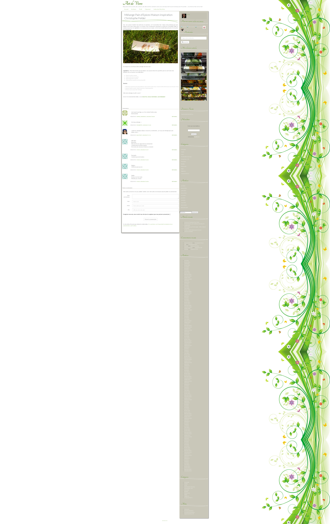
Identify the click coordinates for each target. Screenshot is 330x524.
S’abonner (148, 9)
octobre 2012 (187, 435)
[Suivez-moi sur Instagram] (182, 30)
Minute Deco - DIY (185, 159)
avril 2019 (186, 324)
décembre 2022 (184, 207)
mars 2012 (186, 446)
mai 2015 (186, 387)
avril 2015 (186, 389)
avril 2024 (183, 195)
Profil (140, 9)
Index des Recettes (159, 9)
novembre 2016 (188, 359)
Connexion (186, 509)
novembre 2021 (188, 293)
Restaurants (183, 166)
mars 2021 (186, 300)
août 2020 (186, 311)
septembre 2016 (188, 362)
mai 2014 (186, 406)
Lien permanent (161, 96)
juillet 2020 (186, 313)
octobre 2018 (187, 328)
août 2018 (186, 331)
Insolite (182, 152)
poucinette (139, 125)
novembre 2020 (188, 307)
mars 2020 (186, 319)
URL (129, 209)
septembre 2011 (188, 455)
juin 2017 (186, 348)
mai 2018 (186, 334)
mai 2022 (186, 285)
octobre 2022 (187, 277)
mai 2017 (186, 350)
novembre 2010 (188, 470)
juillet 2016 (186, 365)
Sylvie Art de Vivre (188, 243)
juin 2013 (186, 423)
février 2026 (184, 188)
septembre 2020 (188, 310)
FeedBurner (197, 137)
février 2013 (187, 429)
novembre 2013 (188, 415)
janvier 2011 (187, 467)
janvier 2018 (187, 339)
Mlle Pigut (139, 135)
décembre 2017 (187, 341)
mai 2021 (186, 297)
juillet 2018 (186, 333)
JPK (185, 244)
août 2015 (186, 382)
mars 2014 (186, 409)
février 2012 (187, 447)
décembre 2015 (187, 376)
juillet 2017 (186, 347)
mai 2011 (186, 461)
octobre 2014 (187, 398)
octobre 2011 (187, 453)
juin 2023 (183, 197)
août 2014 (186, 401)
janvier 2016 (187, 375)
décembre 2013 (187, 413)
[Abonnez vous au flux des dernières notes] (183, 26)
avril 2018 (186, 336)
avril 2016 (186, 370)
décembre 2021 (187, 291)
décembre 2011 (187, 450)
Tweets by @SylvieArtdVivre (187, 114)
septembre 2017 (188, 345)
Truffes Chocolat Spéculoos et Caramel (192, 230)
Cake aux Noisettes (188, 231)
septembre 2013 (188, 418)
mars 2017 (186, 353)
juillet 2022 (186, 282)
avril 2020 (186, 317)
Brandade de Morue (199, 243)
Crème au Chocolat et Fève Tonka (191, 222)
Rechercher (185, 42)
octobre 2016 (187, 361)
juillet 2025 (183, 190)
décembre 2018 (187, 325)
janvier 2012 (187, 449)
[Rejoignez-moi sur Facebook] (191, 26)
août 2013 (186, 419)
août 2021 (186, 296)
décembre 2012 (187, 432)
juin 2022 (186, 283)
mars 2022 (186, 288)
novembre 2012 (188, 433)
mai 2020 (186, 316)
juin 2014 (186, 404)
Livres (182, 154)
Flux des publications (188, 510)
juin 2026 (183, 185)
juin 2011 (186, 460)
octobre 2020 (187, 308)
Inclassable (183, 149)
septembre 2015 (188, 381)
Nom (128, 201)
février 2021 (187, 302)
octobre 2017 (187, 344)
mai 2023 (183, 200)
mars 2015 (186, 390)
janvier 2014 (187, 412)
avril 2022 (186, 286)
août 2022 (186, 280)
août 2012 (186, 438)
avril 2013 (186, 426)
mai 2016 (186, 368)
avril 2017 (186, 351)
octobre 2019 (187, 322)
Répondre (174, 116)
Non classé (183, 161)
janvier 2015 (187, 393)
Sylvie (138, 149)
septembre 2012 (188, 436)
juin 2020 (186, 314)
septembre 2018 (188, 330)
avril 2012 (186, 444)
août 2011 (186, 457)
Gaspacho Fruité (198, 247)
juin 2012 (186, 441)
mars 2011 (186, 464)
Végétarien (154, 96)
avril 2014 (186, 407)
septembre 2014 (188, 399)
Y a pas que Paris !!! (185, 173)
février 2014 (187, 410)
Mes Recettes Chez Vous (186, 156)
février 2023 (184, 205)
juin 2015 (186, 385)
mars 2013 (186, 427)
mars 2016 (186, 371)
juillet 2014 (186, 402)
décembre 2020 (187, 305)
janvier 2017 (187, 356)
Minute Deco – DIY (188, 488)
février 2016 (187, 373)
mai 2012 (186, 443)
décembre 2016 (187, 358)
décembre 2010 (187, 469)
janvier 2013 (187, 430)
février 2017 (187, 354)
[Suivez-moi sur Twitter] (198, 26)
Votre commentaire (127, 196)
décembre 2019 (187, 320)
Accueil (126, 9)
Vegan (149, 96)
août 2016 (186, 364)
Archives (133, 9)
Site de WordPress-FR (189, 513)
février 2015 (187, 392)
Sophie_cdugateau (141, 116)
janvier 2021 (187, 303)
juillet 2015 (186, 384)
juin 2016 (186, 367)
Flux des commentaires (189, 512)
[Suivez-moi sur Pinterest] (204, 27)
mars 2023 (183, 202)
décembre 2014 (187, 395)
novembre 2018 (188, 327)
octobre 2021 (187, 294)
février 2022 (187, 290)
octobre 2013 (187, 416)
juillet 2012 (186, 440)
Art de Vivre (164, 520)
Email (128, 205)
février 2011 (187, 466)
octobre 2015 (187, 379)
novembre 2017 (188, 342)
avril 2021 (186, 299)
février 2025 (184, 193)
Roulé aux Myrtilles (195, 246)
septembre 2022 (188, 279)
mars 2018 (186, 337)
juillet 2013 (186, 421)
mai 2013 (186, 424)
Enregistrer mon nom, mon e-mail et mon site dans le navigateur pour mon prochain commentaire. (146, 214)
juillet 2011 (186, 458)
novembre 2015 (188, 378)
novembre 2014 (188, 396)
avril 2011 (186, 463)
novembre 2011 (188, 452)
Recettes (144, 96)
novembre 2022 (188, 276)
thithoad (186, 246)
